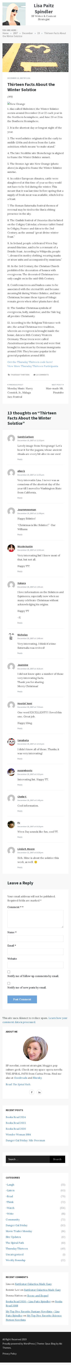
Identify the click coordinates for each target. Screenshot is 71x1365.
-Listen (10, 1190)
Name (12, 932)
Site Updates (13, 1236)
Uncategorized (14, 1254)
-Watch (10, 1207)
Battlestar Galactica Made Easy (33, 1284)
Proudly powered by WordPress (19, 1343)
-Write (10, 1213)
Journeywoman (27, 509)
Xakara (22, 583)
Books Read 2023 (16, 1122)
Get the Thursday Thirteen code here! (30, 362)
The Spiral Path (15, 1242)
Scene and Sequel (37, 1295)
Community (13, 1219)
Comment (14, 907)
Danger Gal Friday (16, 1225)
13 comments (42, 374)
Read (18, 1084)
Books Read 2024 (16, 1117)
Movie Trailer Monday (19, 1231)
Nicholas (23, 634)
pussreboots (25, 770)
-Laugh (10, 1184)
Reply (20, 459)
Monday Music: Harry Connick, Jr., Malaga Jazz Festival (20, 392)
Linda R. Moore (26, 848)
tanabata (23, 740)
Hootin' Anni (25, 703)
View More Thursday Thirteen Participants (32, 366)
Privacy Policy (9, 1353)
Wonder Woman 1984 (18, 1134)
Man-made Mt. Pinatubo (55, 390)
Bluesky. (37, 1077)
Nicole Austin (25, 546)
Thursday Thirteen (20, 374)
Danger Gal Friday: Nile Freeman (25, 1140)
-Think (10, 1202)
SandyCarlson (26, 436)
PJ (19, 822)
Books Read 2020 (16, 1128)
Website (12, 958)
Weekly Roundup (15, 1260)
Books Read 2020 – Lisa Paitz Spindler (28, 1301)
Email (11, 945)
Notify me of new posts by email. (26, 987)
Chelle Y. (22, 796)
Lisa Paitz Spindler (44, 8)
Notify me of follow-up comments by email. (33, 976)
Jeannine (23, 664)
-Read (9, 1196)
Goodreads (20, 1077)
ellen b (21, 471)
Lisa (28, 78)
